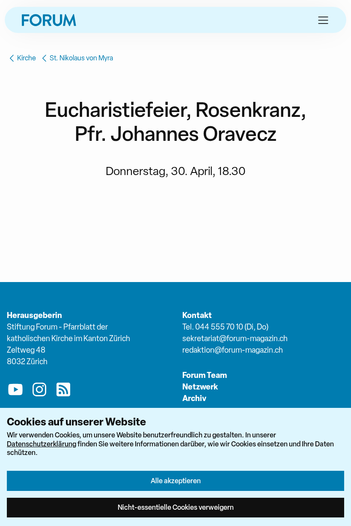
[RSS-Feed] (63, 391)
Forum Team (204, 375)
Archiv (194, 398)
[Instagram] (39, 391)
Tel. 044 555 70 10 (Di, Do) (225, 327)
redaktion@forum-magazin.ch (232, 350)
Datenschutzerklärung (41, 444)
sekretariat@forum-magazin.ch (235, 338)
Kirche (26, 57)
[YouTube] (15, 391)
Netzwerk (200, 386)
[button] (323, 20)
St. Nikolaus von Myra (81, 57)
